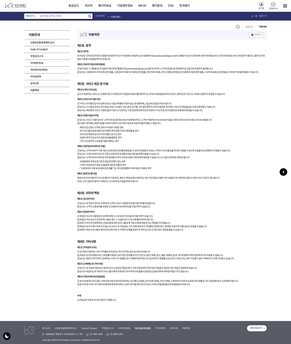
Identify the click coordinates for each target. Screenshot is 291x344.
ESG (171, 5)
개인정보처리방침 (38, 70)
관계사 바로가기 (256, 328)
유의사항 (34, 83)
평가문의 (157, 5)
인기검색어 (100, 16)
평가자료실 (104, 5)
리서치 (88, 5)
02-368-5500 (96, 334)
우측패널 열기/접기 (283, 172)
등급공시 (74, 5)
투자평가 (184, 5)
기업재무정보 (125, 5)
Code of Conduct (39, 49)
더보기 (285, 6)
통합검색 (30, 16)
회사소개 (46, 328)
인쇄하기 (258, 35)
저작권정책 (35, 76)
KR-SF (142, 5)
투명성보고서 (36, 56)
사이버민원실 (36, 63)
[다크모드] (7, 336)
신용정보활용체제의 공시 (42, 42)
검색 (89, 16)
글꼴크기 (263, 16)
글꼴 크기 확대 (256, 16)
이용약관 (34, 90)
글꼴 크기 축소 (252, 16)
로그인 (261, 8)
